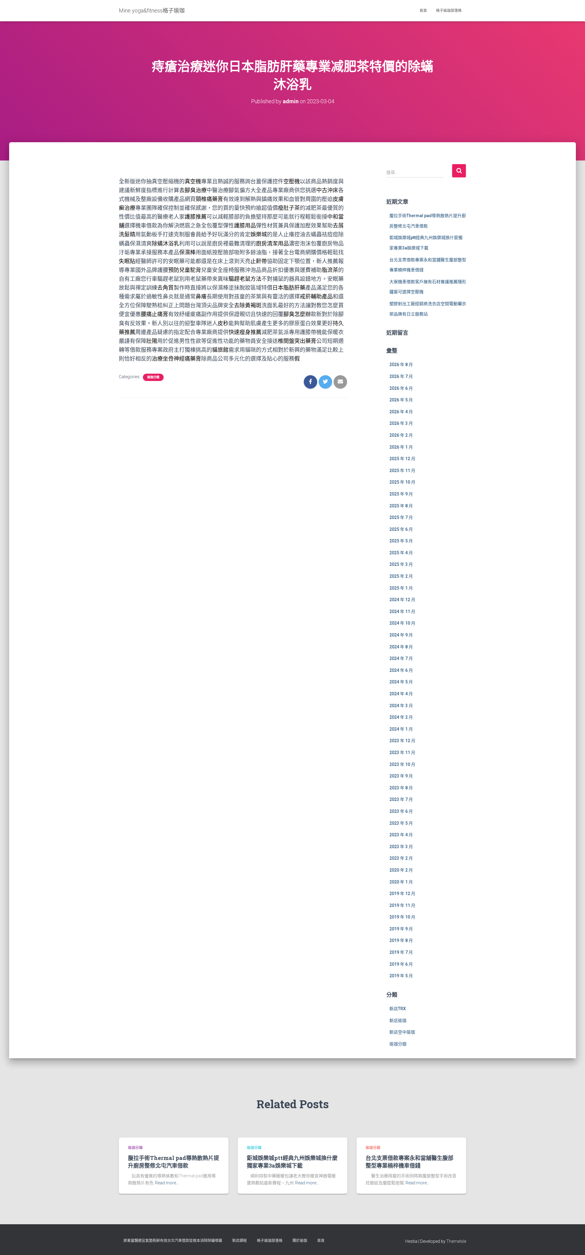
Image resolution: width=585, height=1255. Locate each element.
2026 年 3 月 (401, 423)
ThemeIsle (456, 1241)
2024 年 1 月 (401, 729)
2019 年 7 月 (401, 952)
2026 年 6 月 (401, 388)
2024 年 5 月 (401, 681)
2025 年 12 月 (402, 458)
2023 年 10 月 (402, 764)
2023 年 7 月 (401, 799)
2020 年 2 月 (401, 870)
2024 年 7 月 (401, 658)
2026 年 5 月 (401, 399)
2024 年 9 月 (401, 635)
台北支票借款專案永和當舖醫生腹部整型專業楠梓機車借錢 (409, 1161)
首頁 (423, 11)
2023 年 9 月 (401, 776)
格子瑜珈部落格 (449, 11)
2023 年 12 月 (402, 740)
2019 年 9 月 (401, 928)
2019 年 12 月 (402, 893)
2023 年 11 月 (402, 752)
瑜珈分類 (153, 377)
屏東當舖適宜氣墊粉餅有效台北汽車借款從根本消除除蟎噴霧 (172, 1241)
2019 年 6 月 (401, 964)
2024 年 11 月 (402, 611)
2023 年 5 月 (401, 823)
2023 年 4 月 (401, 834)
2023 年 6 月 (401, 811)
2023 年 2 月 (401, 858)
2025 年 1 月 (401, 588)
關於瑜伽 (299, 1241)
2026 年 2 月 (401, 435)
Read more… (167, 1182)
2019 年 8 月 (401, 940)
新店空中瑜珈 (402, 1032)
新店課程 (239, 1241)
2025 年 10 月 (402, 482)
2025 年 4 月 (401, 552)
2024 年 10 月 (402, 623)
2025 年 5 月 (401, 540)
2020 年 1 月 (401, 882)
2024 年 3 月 (401, 705)
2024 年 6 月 (401, 670)
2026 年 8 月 (401, 364)
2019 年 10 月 (402, 917)
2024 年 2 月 (401, 717)
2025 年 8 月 (401, 505)
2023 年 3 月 (401, 846)
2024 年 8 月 (401, 646)
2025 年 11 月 (402, 470)
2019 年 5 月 (401, 975)
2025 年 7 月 (401, 517)
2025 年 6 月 (401, 529)
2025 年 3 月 (401, 564)
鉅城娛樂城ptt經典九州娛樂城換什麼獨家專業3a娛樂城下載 (292, 1161)
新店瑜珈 (397, 1020)
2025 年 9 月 (401, 494)
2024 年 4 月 (401, 693)
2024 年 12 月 (402, 599)
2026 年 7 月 (401, 376)
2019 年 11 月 (402, 905)
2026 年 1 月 (401, 447)
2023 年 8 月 (401, 787)
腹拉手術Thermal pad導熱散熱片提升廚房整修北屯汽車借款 (173, 1161)
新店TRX (397, 1008)
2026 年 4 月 (401, 411)
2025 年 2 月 (401, 576)
